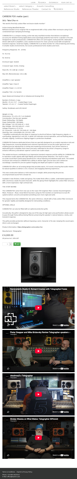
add (17, 244)
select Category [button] (26, 6)
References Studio (11, 9)
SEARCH (43, 2)
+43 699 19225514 (13, 474)
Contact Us (46, 9)
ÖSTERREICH (53, 2)
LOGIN (33, 2)
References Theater (30, 9)
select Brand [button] (9, 6)
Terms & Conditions (8, 472)
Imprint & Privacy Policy (24, 472)
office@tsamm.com (13, 476)
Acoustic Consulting (45, 6)
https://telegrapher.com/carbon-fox (30, 227)
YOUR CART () (66, 2)
